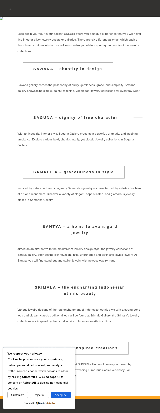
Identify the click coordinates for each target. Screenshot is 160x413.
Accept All (61, 395)
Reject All (39, 395)
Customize (17, 395)
